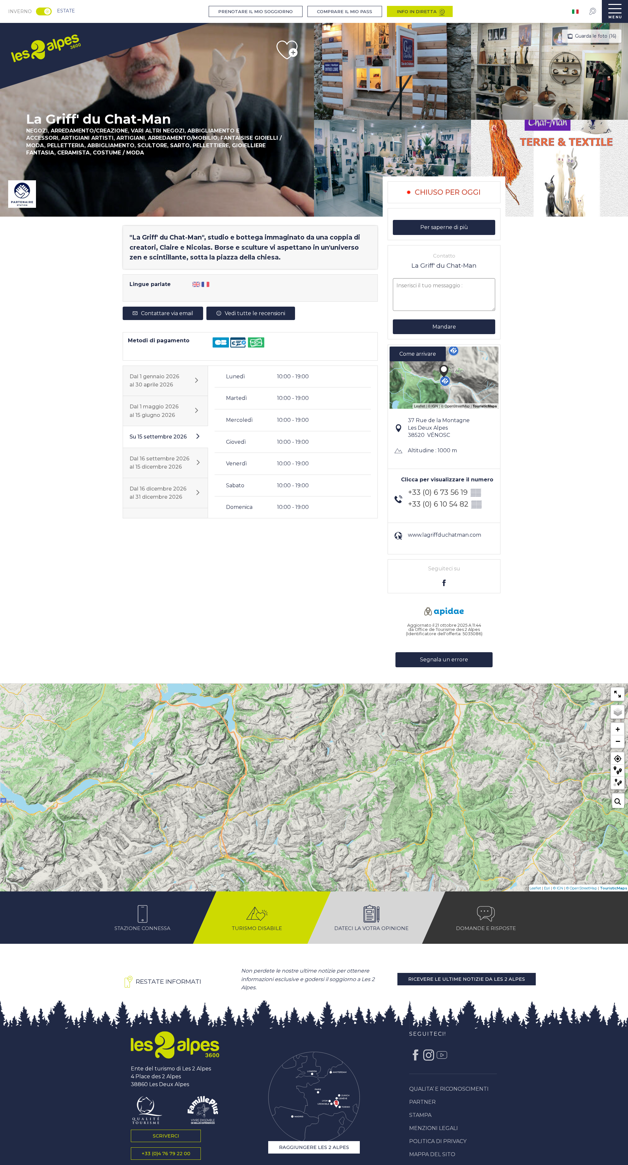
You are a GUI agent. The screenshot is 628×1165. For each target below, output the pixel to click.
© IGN (558, 888)
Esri (547, 888)
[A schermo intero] (617, 694)
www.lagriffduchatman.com (444, 535)
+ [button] (618, 729)
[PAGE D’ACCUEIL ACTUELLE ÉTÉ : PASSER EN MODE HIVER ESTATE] (44, 11)
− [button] (618, 741)
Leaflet (535, 888)
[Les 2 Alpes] (175, 1045)
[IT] (576, 11)
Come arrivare (417, 354)
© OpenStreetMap (581, 888)
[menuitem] (45, 47)
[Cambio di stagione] (46, 11)
